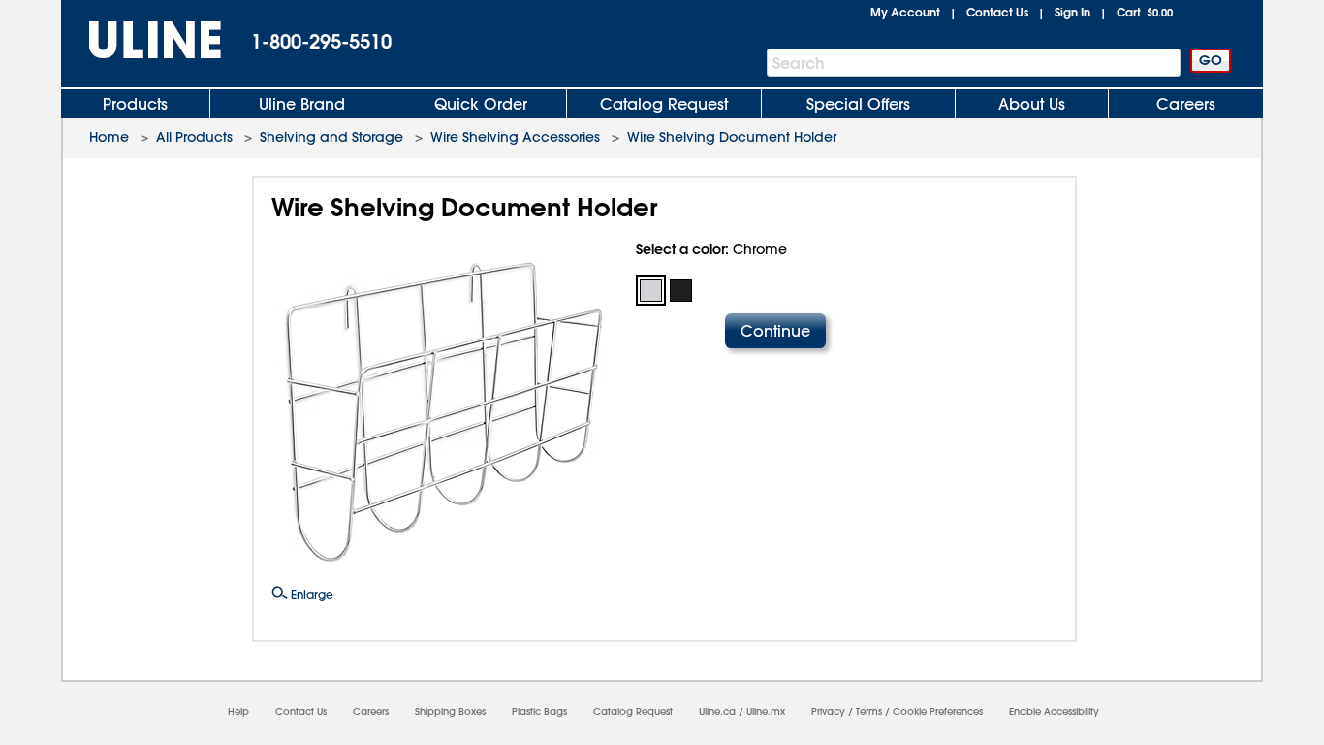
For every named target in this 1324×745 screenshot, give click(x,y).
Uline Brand (302, 103)
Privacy (828, 711)
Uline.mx (765, 711)
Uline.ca (717, 711)
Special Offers (858, 103)
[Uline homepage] (141, 40)
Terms (869, 711)
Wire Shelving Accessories (515, 137)
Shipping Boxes (450, 711)
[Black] (681, 290)
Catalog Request (664, 103)
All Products (194, 137)
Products (135, 103)
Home (109, 137)
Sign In (1072, 11)
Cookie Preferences (938, 711)
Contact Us (997, 11)
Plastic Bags (539, 711)
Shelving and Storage (331, 137)
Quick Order (480, 103)
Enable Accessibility (1054, 711)
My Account (905, 11)
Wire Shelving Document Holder (731, 137)
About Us (1031, 103)
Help (238, 711)
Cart (1145, 11)
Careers (1185, 103)
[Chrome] (651, 290)
